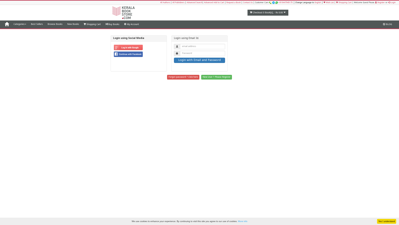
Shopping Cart (345, 3)
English (318, 3)
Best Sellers (37, 24)
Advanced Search (194, 3)
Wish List (329, 3)
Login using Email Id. (186, 38)
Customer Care (274, 3)
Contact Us (248, 3)
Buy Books (113, 24)
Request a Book (233, 3)
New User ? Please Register (217, 77)
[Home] (6, 24)
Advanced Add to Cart (214, 3)
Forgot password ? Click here (183, 77)
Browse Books (55, 24)
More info (242, 221)
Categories (19, 24)
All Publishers (178, 3)
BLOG (388, 24)
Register (381, 3)
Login (393, 3)
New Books (73, 24)
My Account (132, 24)
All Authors (165, 3)
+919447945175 (286, 3)
